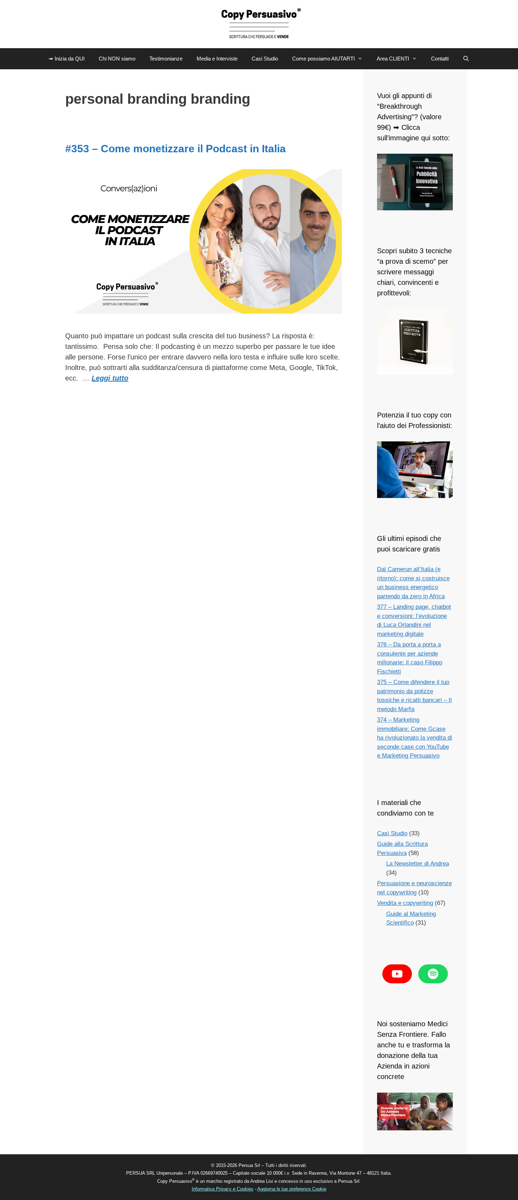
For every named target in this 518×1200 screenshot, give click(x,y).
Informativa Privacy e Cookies (222, 1189)
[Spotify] (433, 973)
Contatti (440, 59)
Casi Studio (265, 59)
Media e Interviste (217, 59)
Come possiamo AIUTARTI (323, 59)
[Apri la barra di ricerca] (466, 58)
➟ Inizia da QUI (67, 59)
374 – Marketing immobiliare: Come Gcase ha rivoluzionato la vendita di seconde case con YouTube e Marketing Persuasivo (414, 737)
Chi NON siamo (117, 59)
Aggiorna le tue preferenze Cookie (291, 1189)
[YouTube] (397, 973)
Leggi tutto (110, 378)
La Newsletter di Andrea (417, 863)
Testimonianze (166, 59)
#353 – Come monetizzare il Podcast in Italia (175, 148)
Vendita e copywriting (405, 903)
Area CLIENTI (393, 59)
